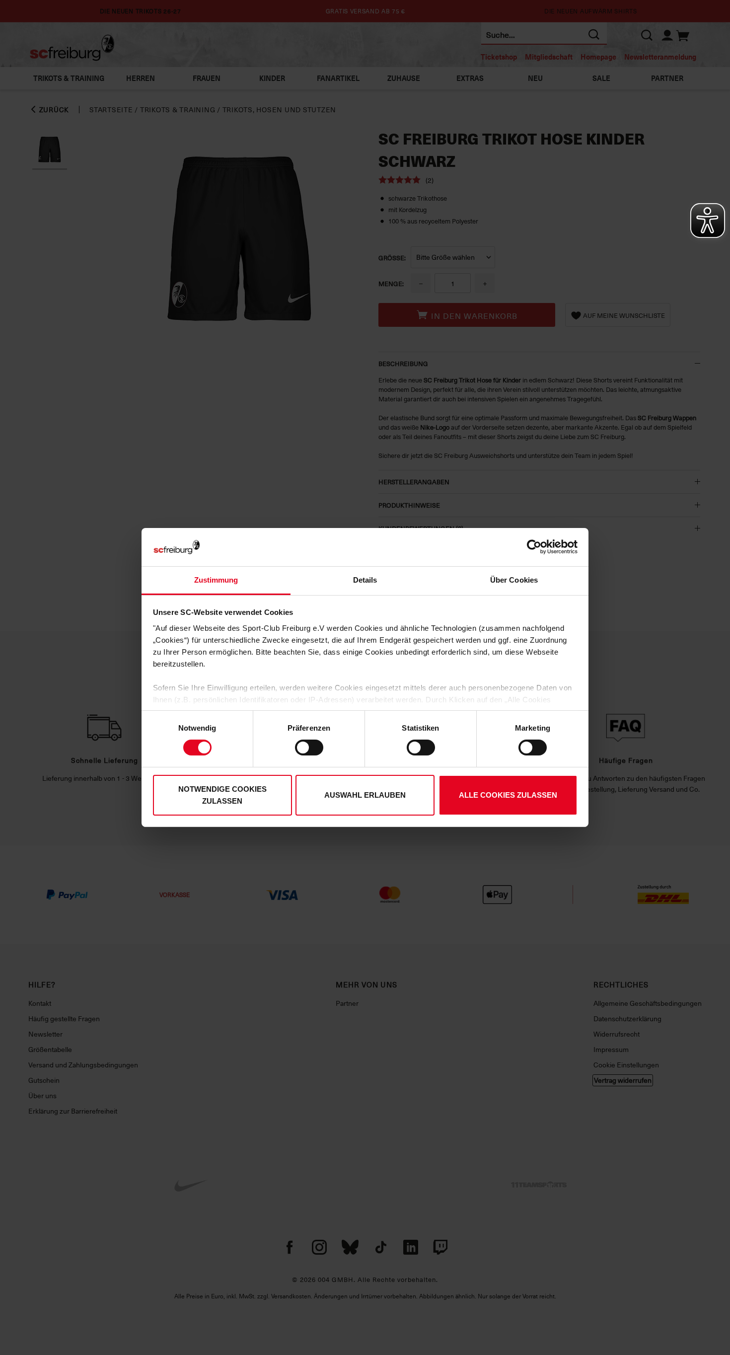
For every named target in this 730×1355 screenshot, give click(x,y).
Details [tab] (365, 580)
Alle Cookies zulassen (508, 795)
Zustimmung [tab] (216, 580)
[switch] (309, 747)
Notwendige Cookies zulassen (222, 795)
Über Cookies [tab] (514, 580)
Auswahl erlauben (365, 795)
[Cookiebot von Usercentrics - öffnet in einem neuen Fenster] (534, 546)
